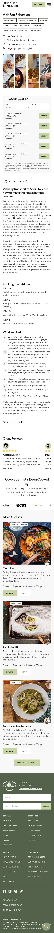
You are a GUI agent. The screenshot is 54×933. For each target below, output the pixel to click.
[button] (16, 181)
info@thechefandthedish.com (30, 789)
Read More (7, 468)
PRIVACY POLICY (10, 900)
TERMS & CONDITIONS (12, 905)
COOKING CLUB (34, 835)
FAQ (4, 877)
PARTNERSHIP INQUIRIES (38, 872)
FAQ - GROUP (8, 882)
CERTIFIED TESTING (11, 867)
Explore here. (17, 170)
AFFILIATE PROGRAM (36, 877)
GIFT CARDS (33, 840)
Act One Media (16, 919)
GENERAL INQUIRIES (36, 857)
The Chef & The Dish (15, 922)
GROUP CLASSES (35, 825)
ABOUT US (7, 820)
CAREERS (6, 840)
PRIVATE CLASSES (35, 820)
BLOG (5, 835)
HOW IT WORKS (9, 857)
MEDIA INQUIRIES (35, 867)
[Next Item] (47, 71)
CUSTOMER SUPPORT (37, 862)
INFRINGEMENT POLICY (12, 910)
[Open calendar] (22, 108)
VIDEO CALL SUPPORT (12, 862)
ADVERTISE (7, 845)
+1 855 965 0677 (26, 785)
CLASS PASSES (34, 830)
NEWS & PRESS (9, 830)
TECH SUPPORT (9, 872)
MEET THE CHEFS (10, 825)
